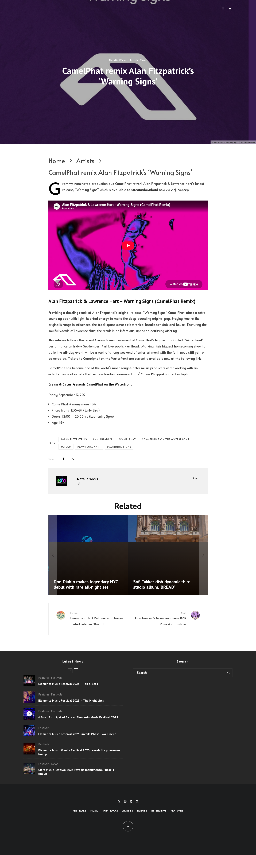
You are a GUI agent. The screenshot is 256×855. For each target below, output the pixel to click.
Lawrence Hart (90, 446)
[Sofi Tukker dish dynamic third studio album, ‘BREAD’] (168, 555)
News (54, 764)
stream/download (144, 189)
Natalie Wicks (117, 60)
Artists (134, 60)
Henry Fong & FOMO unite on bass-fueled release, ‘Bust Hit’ (96, 618)
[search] (228, 673)
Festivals (56, 678)
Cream (100, 340)
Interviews (158, 810)
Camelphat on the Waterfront (105, 358)
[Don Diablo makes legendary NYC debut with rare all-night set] (88, 555)
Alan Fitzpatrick (74, 439)
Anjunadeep (180, 189)
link (198, 358)
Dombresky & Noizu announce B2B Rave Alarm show (160, 618)
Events (142, 810)
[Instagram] (125, 801)
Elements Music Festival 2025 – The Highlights (71, 700)
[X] (119, 801)
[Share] (63, 458)
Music (143, 60)
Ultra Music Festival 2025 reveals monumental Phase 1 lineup (76, 771)
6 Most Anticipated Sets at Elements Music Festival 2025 (78, 717)
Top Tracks (110, 810)
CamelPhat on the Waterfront (166, 439)
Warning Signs (120, 446)
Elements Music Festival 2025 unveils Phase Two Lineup (77, 734)
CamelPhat (128, 439)
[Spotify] (131, 801)
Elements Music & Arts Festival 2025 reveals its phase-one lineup (79, 752)
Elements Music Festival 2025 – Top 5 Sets (68, 684)
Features (43, 678)
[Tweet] (72, 458)
